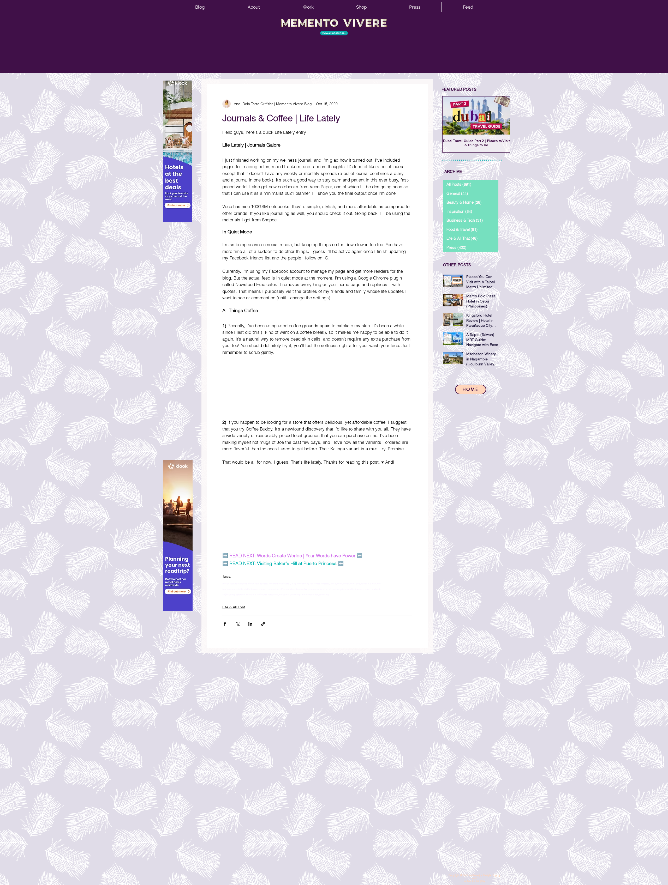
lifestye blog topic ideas (308, 583)
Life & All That (233, 607)
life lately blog (288, 583)
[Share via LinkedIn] (250, 623)
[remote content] (317, 387)
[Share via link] (263, 623)
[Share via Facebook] (224, 623)
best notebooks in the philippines (238, 589)
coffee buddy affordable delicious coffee (242, 594)
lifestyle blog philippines (234, 583)
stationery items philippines (345, 589)
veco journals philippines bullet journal (361, 583)
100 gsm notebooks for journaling (312, 594)
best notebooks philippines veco (279, 594)
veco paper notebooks (370, 589)
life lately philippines (331, 583)
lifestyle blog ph (255, 583)
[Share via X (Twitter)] (237, 623)
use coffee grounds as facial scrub (314, 589)
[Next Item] (501, 115)
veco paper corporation (266, 589)
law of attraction (272, 583)
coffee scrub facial (288, 589)
